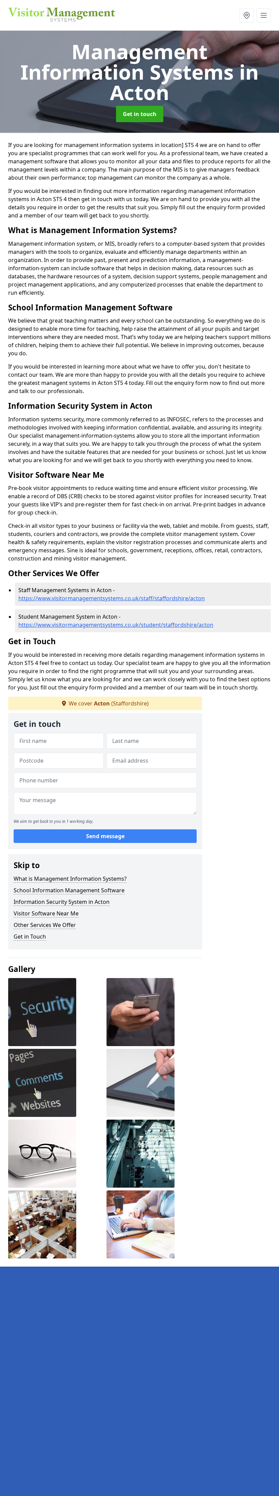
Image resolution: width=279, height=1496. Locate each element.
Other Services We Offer (45, 925)
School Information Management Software (69, 890)
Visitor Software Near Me (46, 913)
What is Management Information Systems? (70, 878)
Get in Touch (30, 936)
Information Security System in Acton (62, 902)
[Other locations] (247, 15)
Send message (105, 836)
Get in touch (140, 114)
